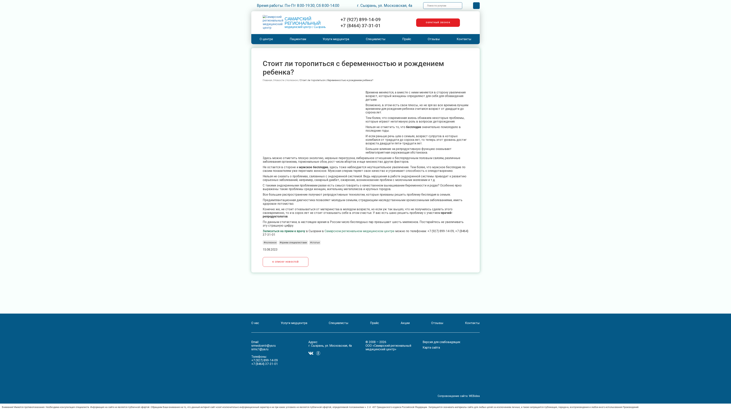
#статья (315, 242)
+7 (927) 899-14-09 (361, 19)
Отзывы (434, 39)
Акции (405, 323)
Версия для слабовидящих (441, 342)
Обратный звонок (438, 22)
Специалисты (375, 39)
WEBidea (474, 396)
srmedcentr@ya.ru (263, 345)
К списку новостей (285, 262)
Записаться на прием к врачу (284, 231)
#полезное (270, 242)
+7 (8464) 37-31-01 (361, 25)
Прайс (406, 39)
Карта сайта (431, 347)
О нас (255, 323)
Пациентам (298, 39)
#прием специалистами (293, 242)
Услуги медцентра (336, 39)
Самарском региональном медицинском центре (359, 231)
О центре (266, 39)
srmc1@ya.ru (259, 349)
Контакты (464, 39)
